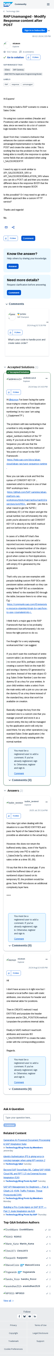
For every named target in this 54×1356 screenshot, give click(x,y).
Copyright (13, 1333)
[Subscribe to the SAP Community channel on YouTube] (30, 1316)
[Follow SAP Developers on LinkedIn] (35, 1316)
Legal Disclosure (40, 1333)
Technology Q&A (12, 11)
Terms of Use (41, 1325)
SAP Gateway (18, 70)
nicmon (16, 43)
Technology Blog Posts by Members (24, 1147)
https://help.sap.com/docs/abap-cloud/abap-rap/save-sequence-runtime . (26, 464)
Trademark (13, 1341)
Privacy (13, 1325)
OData (7, 70)
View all (7, 1301)
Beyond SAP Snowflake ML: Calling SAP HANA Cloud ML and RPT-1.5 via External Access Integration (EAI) (26, 1174)
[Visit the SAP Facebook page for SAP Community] (19, 1316)
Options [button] (49, 31)
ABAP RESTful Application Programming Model (23, 74)
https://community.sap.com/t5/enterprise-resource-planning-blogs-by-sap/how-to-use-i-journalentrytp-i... (26, 608)
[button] (28, 57)
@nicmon (13, 399)
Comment (28, 238)
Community (20, 4)
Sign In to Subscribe (34, 30)
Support (40, 1341)
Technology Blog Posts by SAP (21, 1181)
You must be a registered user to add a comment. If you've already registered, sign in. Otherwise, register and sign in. (26, 759)
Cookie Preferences (13, 1349)
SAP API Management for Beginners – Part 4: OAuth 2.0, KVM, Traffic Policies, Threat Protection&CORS (26, 1191)
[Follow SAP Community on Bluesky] (24, 1316)
